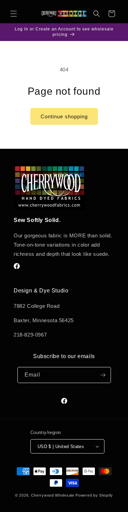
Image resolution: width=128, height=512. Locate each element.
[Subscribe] (103, 375)
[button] (13, 13)
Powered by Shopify (94, 495)
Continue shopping (64, 116)
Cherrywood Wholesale (52, 495)
